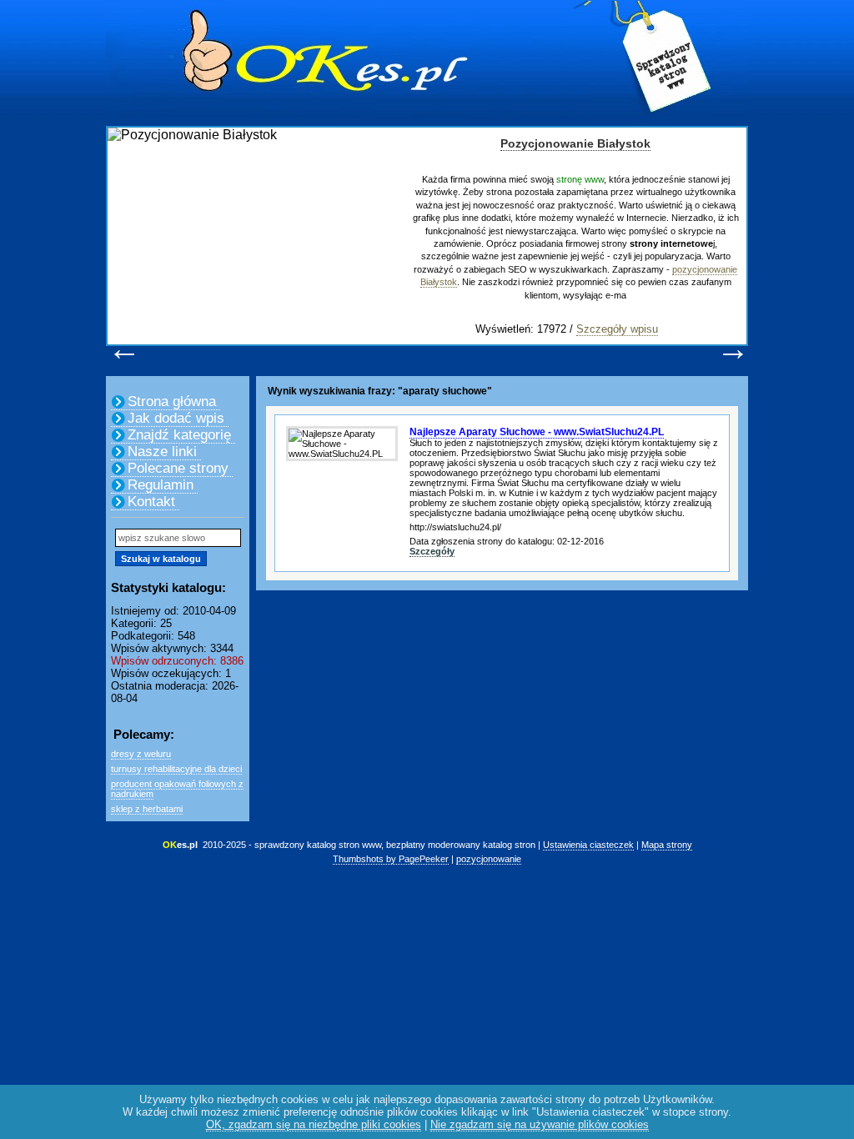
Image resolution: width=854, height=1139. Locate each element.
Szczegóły (432, 551)
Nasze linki (162, 451)
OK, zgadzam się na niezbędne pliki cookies (313, 1124)
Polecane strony (178, 468)
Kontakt (151, 501)
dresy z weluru (141, 754)
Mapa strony (666, 845)
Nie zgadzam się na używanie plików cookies (539, 1124)
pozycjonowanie (488, 859)
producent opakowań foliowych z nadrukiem (177, 789)
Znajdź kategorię (179, 435)
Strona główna (172, 401)
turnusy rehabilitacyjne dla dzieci (176, 769)
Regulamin (160, 485)
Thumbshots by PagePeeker (391, 859)
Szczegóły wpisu (617, 329)
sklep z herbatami (147, 809)
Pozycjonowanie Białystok (575, 143)
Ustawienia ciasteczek (588, 845)
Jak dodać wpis (176, 418)
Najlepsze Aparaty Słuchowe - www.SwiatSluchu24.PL (536, 432)
